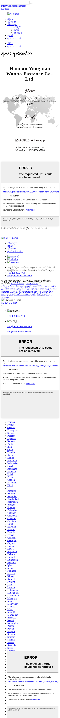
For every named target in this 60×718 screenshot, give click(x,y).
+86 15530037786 (16, 316)
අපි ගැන (11, 21)
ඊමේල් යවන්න (9, 303)
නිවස (10, 19)
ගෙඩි (16, 30)
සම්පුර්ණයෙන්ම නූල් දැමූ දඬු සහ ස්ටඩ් (21, 286)
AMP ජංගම (32, 283)
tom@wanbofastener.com (19, 331)
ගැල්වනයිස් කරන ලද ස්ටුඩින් (25, 294)
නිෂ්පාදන (12, 24)
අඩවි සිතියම (17, 283)
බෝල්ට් (17, 27)
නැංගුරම (18, 32)
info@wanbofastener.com (19, 326)
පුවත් (10, 35)
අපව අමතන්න (15, 38)
